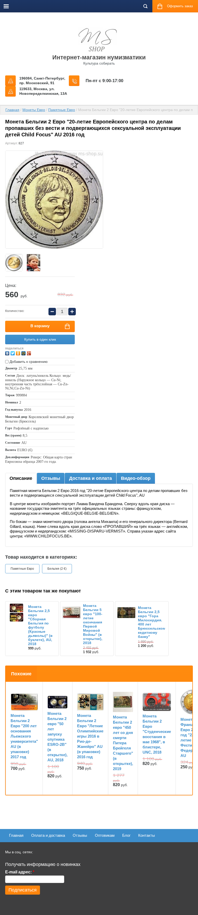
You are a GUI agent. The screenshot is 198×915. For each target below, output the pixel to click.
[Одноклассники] (18, 352)
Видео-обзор (136, 478)
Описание (21, 478)
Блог (126, 835)
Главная (12, 110)
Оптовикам (104, 835)
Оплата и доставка (48, 835)
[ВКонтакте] (8, 352)
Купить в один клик (40, 339)
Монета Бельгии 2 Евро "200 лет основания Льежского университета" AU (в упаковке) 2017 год (24, 736)
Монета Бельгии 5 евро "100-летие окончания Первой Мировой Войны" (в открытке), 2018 (92, 624)
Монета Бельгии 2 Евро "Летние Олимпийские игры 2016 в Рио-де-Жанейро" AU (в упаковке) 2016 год (90, 736)
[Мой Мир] (24, 352)
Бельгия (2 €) (57, 568)
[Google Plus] (29, 352)
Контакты (146, 835)
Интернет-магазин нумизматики (99, 57)
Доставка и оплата (90, 478)
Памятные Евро (61, 110)
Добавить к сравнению (28, 361)
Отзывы (50, 478)
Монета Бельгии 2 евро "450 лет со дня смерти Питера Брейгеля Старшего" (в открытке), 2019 (123, 743)
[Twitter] (13, 352)
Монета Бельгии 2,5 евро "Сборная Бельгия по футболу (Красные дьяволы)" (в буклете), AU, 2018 (40, 625)
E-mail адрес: (19, 872)
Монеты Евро (33, 110)
